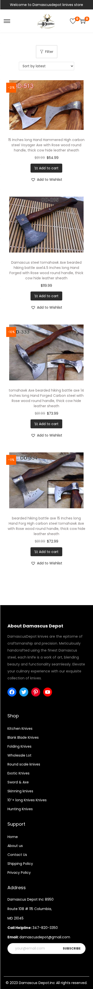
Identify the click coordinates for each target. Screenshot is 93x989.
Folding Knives (19, 746)
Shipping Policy (20, 863)
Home (12, 836)
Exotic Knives (18, 773)
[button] (46, 179)
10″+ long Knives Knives (27, 800)
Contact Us (17, 854)
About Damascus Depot (35, 626)
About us (15, 845)
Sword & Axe (18, 782)
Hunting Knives (20, 808)
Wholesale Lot (19, 755)
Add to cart (49, 168)
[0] (73, 21)
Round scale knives (23, 764)
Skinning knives (20, 791)
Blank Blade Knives (23, 737)
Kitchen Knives (19, 728)
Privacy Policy (19, 872)
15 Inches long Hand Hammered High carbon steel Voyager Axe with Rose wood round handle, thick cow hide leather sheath (46, 145)
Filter (49, 51)
